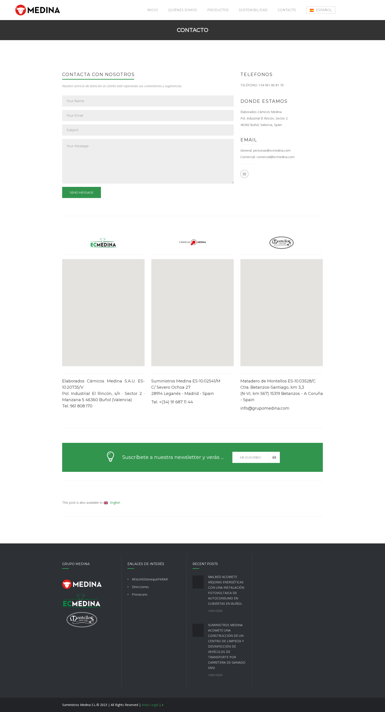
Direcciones (140, 587)
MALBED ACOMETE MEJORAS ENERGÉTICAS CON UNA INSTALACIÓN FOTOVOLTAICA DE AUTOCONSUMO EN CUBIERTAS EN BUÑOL (226, 590)
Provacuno (139, 594)
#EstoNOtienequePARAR (150, 579)
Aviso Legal (150, 705)
